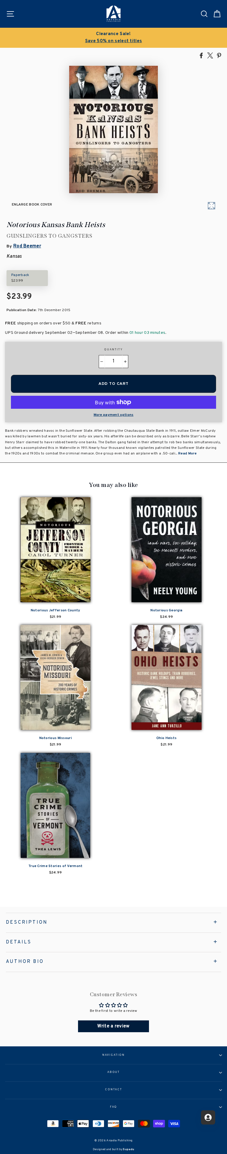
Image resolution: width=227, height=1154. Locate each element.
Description (27, 922)
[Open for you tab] (208, 1117)
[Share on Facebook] (201, 55)
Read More (187, 453)
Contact (113, 1089)
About (113, 1072)
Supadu (128, 1149)
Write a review (113, 1026)
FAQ (113, 1107)
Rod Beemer (27, 246)
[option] (113, 38)
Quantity (113, 350)
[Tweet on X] (210, 55)
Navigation (113, 1055)
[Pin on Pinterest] (219, 55)
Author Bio (25, 962)
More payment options (114, 415)
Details (18, 942)
